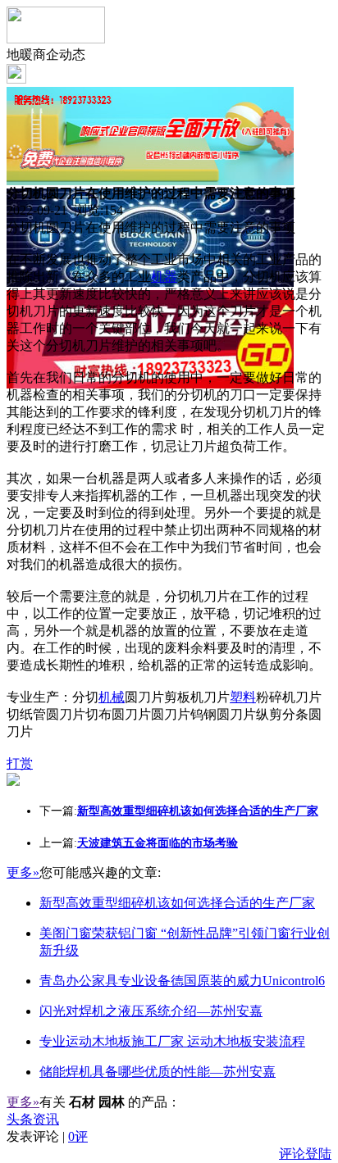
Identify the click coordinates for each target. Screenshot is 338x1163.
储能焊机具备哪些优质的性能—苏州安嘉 (157, 1072)
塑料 (243, 697)
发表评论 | (47, 1136)
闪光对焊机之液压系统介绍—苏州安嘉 (151, 1011)
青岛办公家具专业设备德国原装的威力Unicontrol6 (182, 981)
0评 (78, 1136)
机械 (111, 697)
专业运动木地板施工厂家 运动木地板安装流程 (172, 1041)
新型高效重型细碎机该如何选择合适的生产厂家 (177, 903)
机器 (164, 277)
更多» (23, 872)
